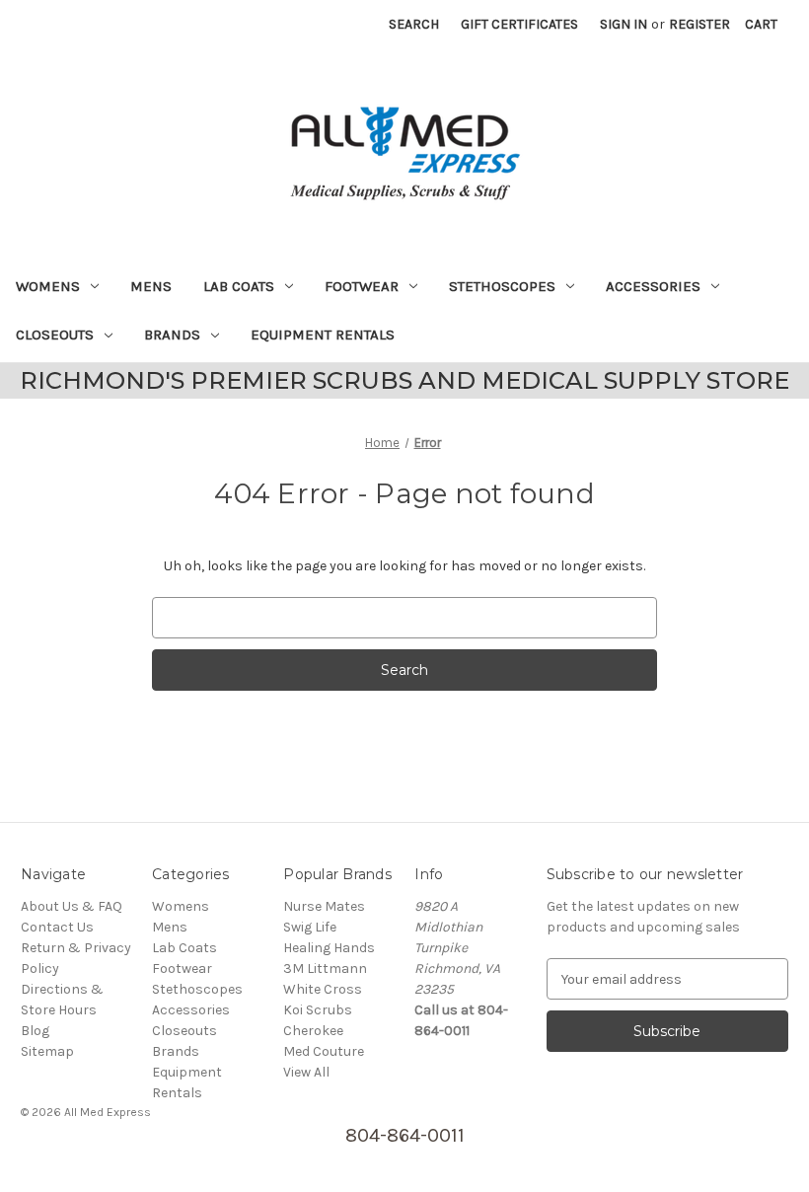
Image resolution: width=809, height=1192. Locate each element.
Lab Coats (238, 286)
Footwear (362, 286)
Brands (172, 334)
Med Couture (323, 1051)
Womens (48, 286)
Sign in (623, 24)
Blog (35, 1030)
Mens (151, 286)
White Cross (322, 989)
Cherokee (313, 1030)
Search (414, 24)
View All (306, 1072)
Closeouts (55, 334)
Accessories (653, 286)
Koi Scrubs (317, 1010)
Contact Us (57, 927)
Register (699, 24)
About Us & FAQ (71, 906)
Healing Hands (329, 947)
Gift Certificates (519, 24)
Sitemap (47, 1051)
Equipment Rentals (323, 334)
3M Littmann (325, 968)
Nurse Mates (324, 906)
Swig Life (309, 927)
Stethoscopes (502, 286)
